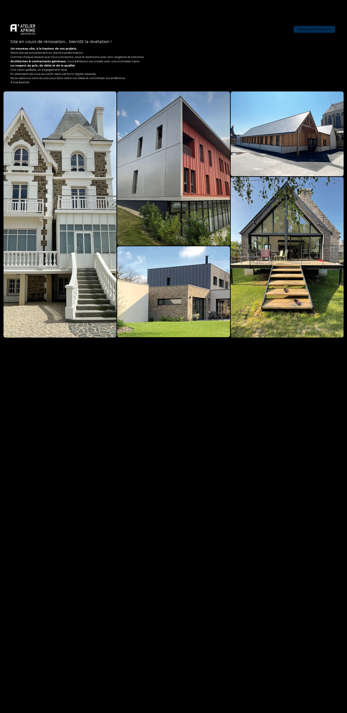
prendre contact (314, 29)
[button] (316, 11)
